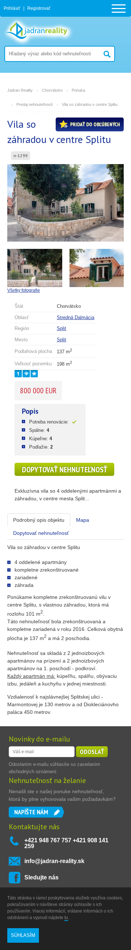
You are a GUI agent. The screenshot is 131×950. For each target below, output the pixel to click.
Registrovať (39, 8)
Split (61, 328)
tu (66, 917)
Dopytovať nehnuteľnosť (64, 469)
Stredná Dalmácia (75, 317)
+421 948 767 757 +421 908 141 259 (66, 843)
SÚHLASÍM (23, 935)
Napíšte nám (31, 812)
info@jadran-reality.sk (54, 861)
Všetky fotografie (23, 290)
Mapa (82, 520)
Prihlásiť (12, 8)
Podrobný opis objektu (38, 520)
